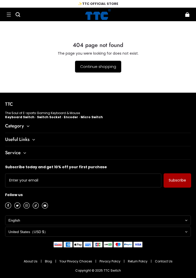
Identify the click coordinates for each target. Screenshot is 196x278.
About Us (31, 261)
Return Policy (138, 261)
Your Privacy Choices (76, 261)
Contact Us (164, 261)
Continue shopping (98, 66)
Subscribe (177, 180)
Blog (49, 261)
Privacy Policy (110, 261)
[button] (8, 14)
